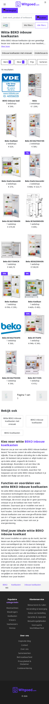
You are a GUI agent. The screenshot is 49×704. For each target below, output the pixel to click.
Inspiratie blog (24, 641)
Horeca (12, 628)
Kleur (20, 62)
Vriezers (12, 620)
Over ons (24, 649)
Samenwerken (24, 653)
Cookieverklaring (24, 668)
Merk (6, 62)
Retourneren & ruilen (37, 605)
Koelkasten (12, 616)
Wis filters (28, 25)
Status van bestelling (37, 613)
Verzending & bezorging (36, 609)
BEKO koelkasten (12, 433)
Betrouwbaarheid (24, 657)
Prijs (32, 62)
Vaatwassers (12, 624)
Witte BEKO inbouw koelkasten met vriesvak (12, 421)
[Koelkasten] (5, 25)
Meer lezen (5, 46)
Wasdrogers (12, 612)
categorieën (12, 602)
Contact (24, 645)
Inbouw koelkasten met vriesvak (17, 53)
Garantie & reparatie (37, 617)
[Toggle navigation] (5, 4)
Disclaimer (24, 664)
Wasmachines (12, 608)
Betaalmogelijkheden (37, 621)
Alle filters (41, 25)
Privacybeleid (23, 661)
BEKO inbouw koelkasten (37, 421)
